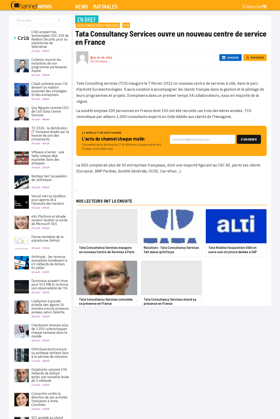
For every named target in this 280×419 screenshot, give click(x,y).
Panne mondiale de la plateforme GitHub (47, 238)
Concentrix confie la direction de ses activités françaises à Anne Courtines (49, 399)
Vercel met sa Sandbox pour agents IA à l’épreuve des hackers (48, 199)
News (81, 7)
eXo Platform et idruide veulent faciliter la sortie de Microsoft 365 (49, 220)
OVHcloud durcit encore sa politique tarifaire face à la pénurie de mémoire (49, 353)
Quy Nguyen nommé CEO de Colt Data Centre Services (50, 111)
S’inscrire (252, 6)
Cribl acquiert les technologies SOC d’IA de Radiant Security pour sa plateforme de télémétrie (50, 39)
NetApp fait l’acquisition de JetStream (49, 178)
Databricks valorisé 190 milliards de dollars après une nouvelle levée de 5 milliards (50, 375)
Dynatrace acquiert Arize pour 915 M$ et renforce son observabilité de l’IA (49, 284)
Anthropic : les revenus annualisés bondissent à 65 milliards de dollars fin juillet (49, 262)
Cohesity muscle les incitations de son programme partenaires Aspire (49, 65)
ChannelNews (31, 5)
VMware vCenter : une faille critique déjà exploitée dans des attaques (47, 157)
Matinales (105, 7)
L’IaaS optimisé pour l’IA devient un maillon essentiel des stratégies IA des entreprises (49, 89)
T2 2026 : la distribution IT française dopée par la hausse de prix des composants (50, 133)
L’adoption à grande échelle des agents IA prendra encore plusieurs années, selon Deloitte (50, 306)
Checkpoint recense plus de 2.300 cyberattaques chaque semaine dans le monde (49, 330)
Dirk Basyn (101, 61)
